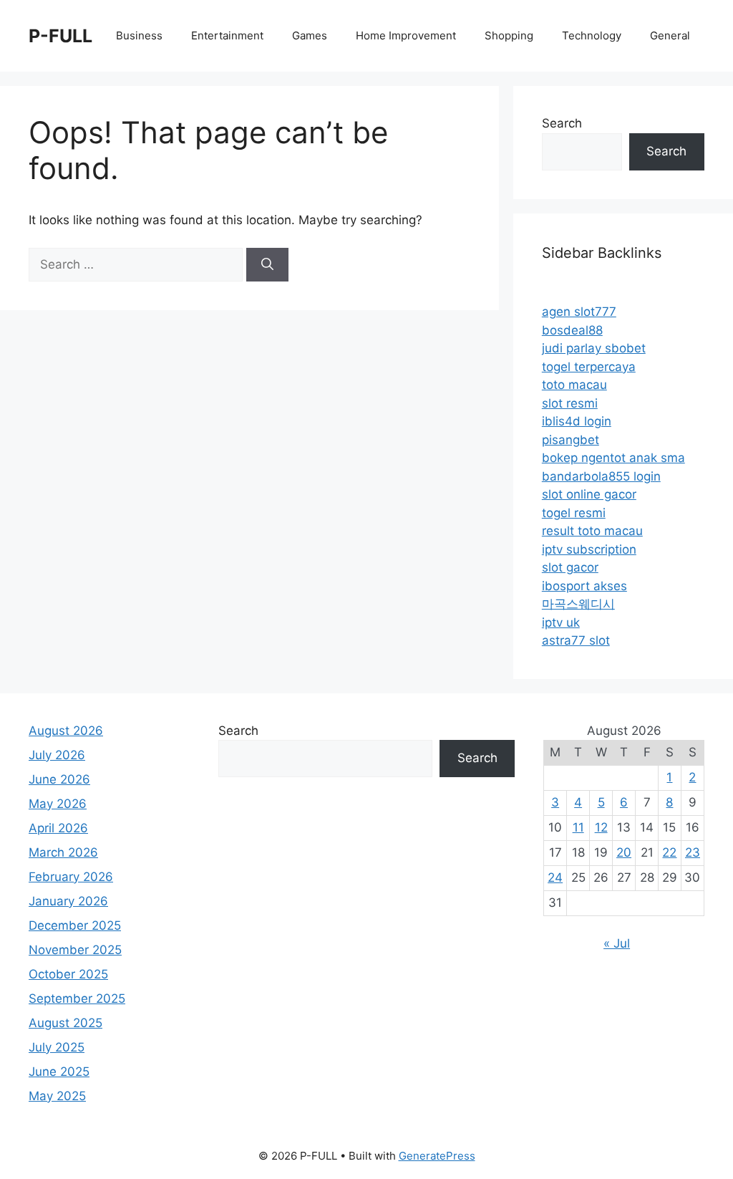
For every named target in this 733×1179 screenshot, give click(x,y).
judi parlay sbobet (594, 348)
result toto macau (592, 531)
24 (555, 877)
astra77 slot (576, 640)
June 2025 (59, 1071)
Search (562, 123)
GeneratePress (437, 1156)
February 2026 (71, 877)
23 (692, 852)
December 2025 (75, 925)
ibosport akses (584, 586)
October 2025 (68, 974)
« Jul (616, 943)
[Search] (267, 265)
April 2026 (58, 828)
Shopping (509, 35)
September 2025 (77, 998)
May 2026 (58, 804)
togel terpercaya (589, 367)
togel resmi (574, 513)
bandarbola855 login (601, 476)
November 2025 (75, 950)
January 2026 (68, 901)
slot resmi (570, 403)
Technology (591, 35)
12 (601, 827)
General (670, 35)
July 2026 (57, 755)
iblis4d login (576, 421)
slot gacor (570, 567)
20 (623, 852)
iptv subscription (589, 549)
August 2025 (65, 1023)
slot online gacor (589, 494)
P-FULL (60, 36)
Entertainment (227, 35)
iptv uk (561, 622)
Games (309, 35)
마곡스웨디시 (578, 604)
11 (578, 827)
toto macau (574, 384)
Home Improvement (406, 35)
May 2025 (57, 1096)
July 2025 (56, 1047)
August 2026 (66, 730)
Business (139, 35)
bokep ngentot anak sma (613, 458)
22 (669, 852)
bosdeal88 (572, 330)
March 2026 (63, 852)
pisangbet (570, 440)
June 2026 (59, 779)
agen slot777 (579, 311)
